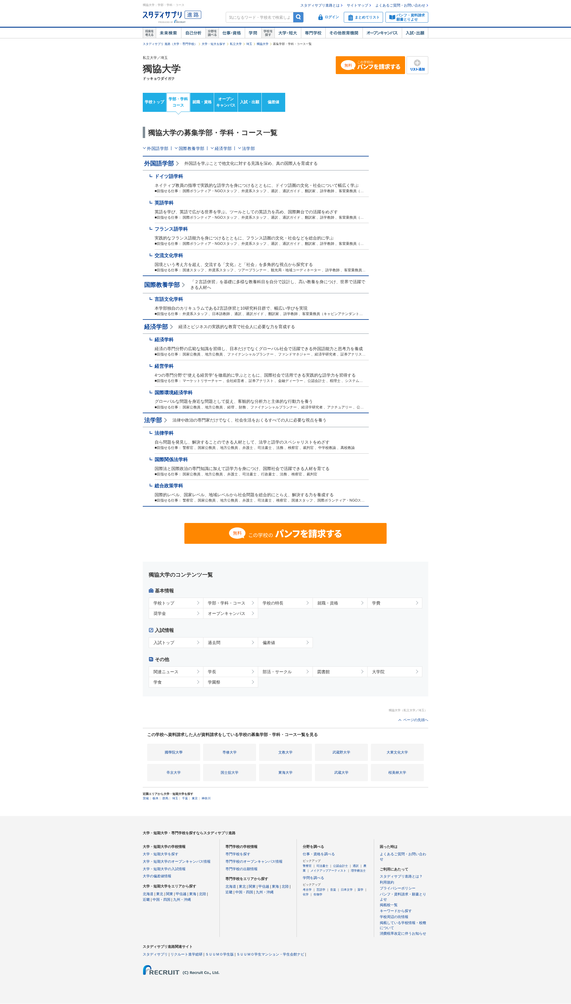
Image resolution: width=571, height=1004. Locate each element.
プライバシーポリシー (397, 888)
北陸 (202, 894)
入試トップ (163, 642)
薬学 (360, 889)
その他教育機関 (344, 33)
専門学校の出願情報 (241, 869)
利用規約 (387, 882)
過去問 (214, 642)
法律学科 (164, 433)
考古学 (307, 889)
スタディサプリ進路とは (320, 5)
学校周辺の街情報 (394, 917)
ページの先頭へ (415, 720)
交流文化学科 (169, 255)
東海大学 (285, 772)
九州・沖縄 (182, 900)
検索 (298, 17)
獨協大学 (263, 44)
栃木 (156, 798)
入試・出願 (415, 33)
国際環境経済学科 (174, 392)
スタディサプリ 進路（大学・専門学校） (170, 44)
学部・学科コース (178, 102)
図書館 (323, 671)
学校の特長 (273, 603)
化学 (306, 894)
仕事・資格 (232, 33)
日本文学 (347, 889)
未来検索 (168, 33)
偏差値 (273, 102)
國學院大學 (174, 752)
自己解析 (193, 33)
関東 (169, 894)
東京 (195, 798)
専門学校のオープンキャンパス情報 (254, 861)
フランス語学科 (171, 228)
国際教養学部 (192, 148)
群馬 (165, 798)
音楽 (333, 889)
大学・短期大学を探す (160, 854)
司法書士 (322, 865)
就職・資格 (202, 102)
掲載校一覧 (389, 905)
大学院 (378, 671)
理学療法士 (358, 870)
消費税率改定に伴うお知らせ (403, 933)
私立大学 (236, 44)
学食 (157, 682)
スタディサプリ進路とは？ (401, 876)
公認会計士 (340, 865)
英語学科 (164, 202)
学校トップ (154, 102)
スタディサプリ (155, 954)
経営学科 (164, 366)
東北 (159, 894)
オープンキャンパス (382, 33)
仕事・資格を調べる (319, 854)
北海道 (148, 894)
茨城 (146, 798)
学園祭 (214, 682)
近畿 (146, 900)
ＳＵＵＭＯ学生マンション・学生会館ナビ (270, 954)
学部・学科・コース (226, 603)
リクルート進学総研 (186, 954)
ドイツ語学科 (169, 176)
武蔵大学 (341, 772)
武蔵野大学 (341, 752)
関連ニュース (165, 671)
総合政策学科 (169, 485)
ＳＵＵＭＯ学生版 (219, 954)
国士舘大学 (230, 772)
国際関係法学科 (171, 459)
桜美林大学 (397, 772)
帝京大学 (174, 772)
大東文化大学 (397, 752)
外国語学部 (158, 148)
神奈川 (206, 798)
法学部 (248, 148)
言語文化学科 (169, 299)
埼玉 (249, 44)
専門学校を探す (237, 854)
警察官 (307, 865)
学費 (376, 603)
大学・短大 (287, 33)
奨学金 (159, 613)
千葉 (185, 798)
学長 (212, 671)
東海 (192, 894)
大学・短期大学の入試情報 (164, 869)
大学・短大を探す (213, 44)
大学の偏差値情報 (157, 876)
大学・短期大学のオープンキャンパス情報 (177, 861)
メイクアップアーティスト (328, 870)
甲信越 (181, 894)
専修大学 (229, 752)
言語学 (320, 889)
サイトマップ (357, 5)
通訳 (356, 865)
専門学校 (313, 33)
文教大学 (285, 752)
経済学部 (223, 148)
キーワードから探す (396, 911)
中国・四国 (161, 900)
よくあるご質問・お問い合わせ (400, 5)
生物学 (317, 894)
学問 (253, 33)
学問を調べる (313, 878)
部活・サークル (277, 671)
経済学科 (164, 339)
